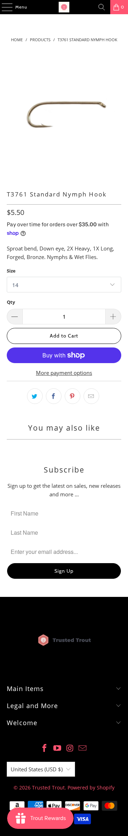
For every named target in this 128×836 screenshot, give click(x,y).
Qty (11, 302)
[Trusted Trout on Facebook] (44, 748)
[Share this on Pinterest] (72, 396)
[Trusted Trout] (64, 7)
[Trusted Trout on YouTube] (57, 748)
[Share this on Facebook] (54, 396)
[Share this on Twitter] (35, 396)
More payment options (64, 372)
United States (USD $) (37, 769)
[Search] (101, 7)
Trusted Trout (48, 787)
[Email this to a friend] (91, 396)
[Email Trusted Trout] (83, 748)
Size (11, 271)
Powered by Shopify (91, 787)
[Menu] (3, 7)
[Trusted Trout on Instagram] (70, 748)
